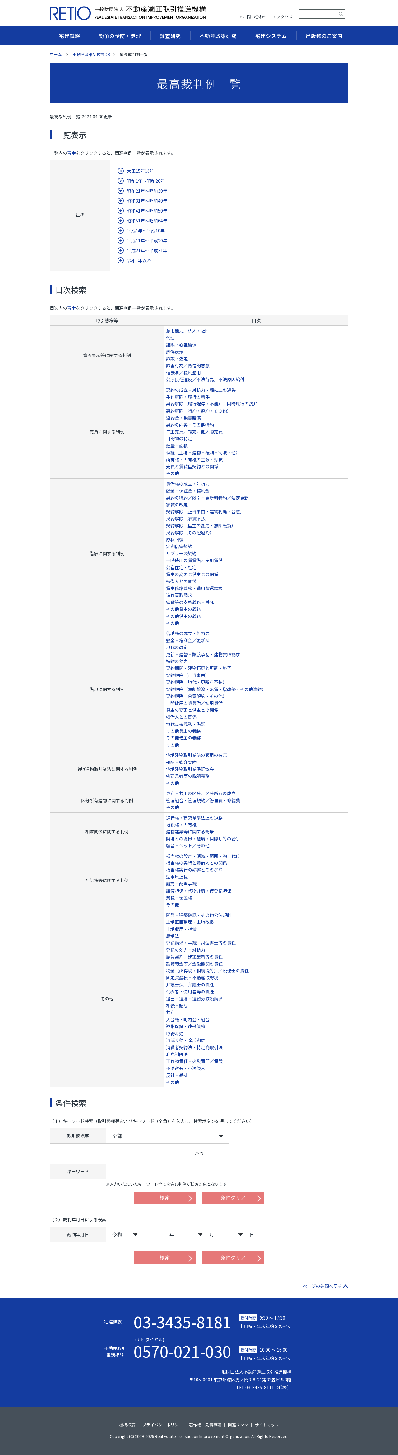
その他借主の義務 (183, 616)
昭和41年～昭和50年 (147, 211)
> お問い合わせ (253, 17)
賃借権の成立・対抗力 (188, 484)
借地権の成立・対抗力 (188, 633)
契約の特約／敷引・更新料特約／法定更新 (207, 498)
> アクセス (283, 17)
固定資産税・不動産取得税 (192, 977)
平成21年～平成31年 (147, 250)
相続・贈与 (177, 1005)
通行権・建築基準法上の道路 (194, 818)
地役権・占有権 (181, 824)
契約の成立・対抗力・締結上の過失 (201, 390)
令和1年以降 (139, 260)
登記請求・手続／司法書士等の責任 (201, 943)
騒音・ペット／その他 (188, 845)
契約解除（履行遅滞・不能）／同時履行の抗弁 (211, 403)
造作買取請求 (179, 595)
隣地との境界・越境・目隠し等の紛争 (203, 838)
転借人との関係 (181, 581)
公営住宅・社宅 (181, 567)
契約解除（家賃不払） (188, 518)
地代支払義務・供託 (185, 724)
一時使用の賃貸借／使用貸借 (194, 560)
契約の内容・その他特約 (190, 425)
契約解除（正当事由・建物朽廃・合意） (205, 511)
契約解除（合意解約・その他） (196, 696)
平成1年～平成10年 (146, 230)
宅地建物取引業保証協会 (190, 769)
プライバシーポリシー (162, 1424)
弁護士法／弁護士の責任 (190, 984)
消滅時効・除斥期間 (185, 1040)
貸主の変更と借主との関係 (192, 574)
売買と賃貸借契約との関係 (192, 466)
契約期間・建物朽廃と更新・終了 (198, 668)
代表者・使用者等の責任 (190, 991)
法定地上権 (177, 877)
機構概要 (127, 1424)
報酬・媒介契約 (181, 762)
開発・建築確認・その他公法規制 (198, 915)
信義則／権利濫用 (183, 372)
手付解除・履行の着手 (188, 397)
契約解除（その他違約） (190, 532)
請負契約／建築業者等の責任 (194, 957)
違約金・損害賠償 (183, 417)
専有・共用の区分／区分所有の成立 (201, 793)
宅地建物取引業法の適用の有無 (196, 755)
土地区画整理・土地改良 (190, 922)
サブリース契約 (181, 553)
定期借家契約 (179, 546)
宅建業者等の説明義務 (188, 776)
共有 (170, 1012)
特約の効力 (177, 661)
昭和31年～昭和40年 (147, 201)
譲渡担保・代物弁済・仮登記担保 (198, 891)
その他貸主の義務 (183, 609)
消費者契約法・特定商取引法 (194, 1047)
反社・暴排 (177, 1075)
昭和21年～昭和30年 (147, 191)
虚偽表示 (174, 352)
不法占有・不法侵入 (185, 1068)
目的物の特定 (179, 438)
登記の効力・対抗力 (185, 950)
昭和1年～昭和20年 (146, 181)
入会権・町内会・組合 (188, 1019)
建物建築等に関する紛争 (190, 831)
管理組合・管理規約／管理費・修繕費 (203, 800)
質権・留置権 (179, 898)
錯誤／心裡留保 (181, 344)
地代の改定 (177, 647)
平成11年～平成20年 (147, 240)
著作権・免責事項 (205, 1424)
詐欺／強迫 (177, 358)
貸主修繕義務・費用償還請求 (194, 588)
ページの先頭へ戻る (322, 1286)
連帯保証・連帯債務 (185, 1026)
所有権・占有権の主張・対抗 (194, 459)
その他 (172, 473)
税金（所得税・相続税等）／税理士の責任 (207, 971)
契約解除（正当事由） (188, 675)
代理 (170, 338)
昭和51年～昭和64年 (147, 220)
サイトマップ (267, 1424)
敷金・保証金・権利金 (188, 490)
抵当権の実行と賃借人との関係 (196, 863)
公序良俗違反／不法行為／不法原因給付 (205, 379)
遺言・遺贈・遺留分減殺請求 (194, 998)
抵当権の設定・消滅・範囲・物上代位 (203, 856)
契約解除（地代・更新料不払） (196, 682)
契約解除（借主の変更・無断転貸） (201, 525)
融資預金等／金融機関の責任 (194, 964)
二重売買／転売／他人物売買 (194, 431)
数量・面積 (177, 445)
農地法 (172, 936)
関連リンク (238, 1424)
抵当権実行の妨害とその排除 (194, 870)
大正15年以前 (140, 171)
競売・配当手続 (181, 884)
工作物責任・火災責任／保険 (194, 1061)
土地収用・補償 (181, 929)
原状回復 (174, 539)
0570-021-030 (182, 1347)
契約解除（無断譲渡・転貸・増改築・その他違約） (216, 689)
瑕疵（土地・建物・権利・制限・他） (203, 452)
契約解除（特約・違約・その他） (198, 411)
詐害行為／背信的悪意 (188, 365)
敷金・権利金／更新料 (188, 640)
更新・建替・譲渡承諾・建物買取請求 (203, 654)
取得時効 (174, 1033)
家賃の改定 (177, 504)
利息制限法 (177, 1054)
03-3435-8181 (182, 1321)
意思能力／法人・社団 (188, 330)
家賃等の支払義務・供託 (190, 602)
